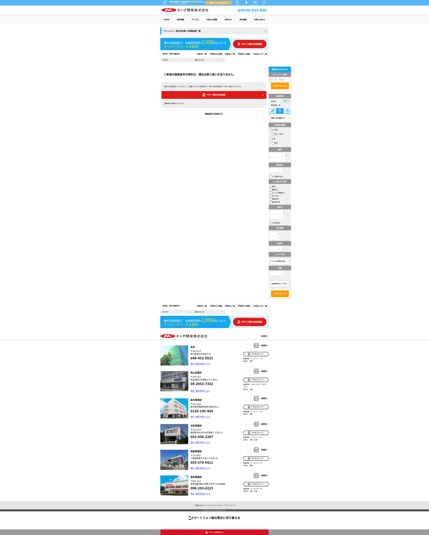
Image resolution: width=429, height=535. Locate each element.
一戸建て (275, 130)
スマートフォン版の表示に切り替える (215, 518)
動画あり (275, 189)
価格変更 (275, 199)
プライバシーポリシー (216, 505)
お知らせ (228, 19)
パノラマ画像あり (278, 193)
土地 (273, 139)
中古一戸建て (279, 134)
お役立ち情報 (211, 19)
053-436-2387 (201, 437)
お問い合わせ (255, 4)
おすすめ (275, 196)
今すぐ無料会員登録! (252, 44)
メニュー (264, 4)
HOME (164, 4)
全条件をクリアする (280, 283)
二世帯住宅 (276, 223)
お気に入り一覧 (260, 54)
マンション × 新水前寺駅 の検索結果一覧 (182, 31)
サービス (195, 19)
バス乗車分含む (277, 176)
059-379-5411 (201, 462)
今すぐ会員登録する (220, 3)
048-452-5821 (201, 358)
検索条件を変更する (214, 113)
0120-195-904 (201, 411)
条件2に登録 (245, 54)
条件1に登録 (217, 54)
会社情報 (243, 19)
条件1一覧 (203, 54)
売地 (276, 143)
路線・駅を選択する (278, 118)
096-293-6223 (201, 488)
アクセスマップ (257, 354)
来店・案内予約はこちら (200, 363)
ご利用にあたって (200, 505)
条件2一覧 (231, 54)
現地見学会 (276, 202)
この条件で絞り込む (279, 86)
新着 (273, 186)
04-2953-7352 (201, 384)
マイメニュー (246, 4)
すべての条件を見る (278, 261)
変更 (285, 101)
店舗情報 (263, 345)
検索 (237, 4)
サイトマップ (230, 505)
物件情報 (180, 19)
